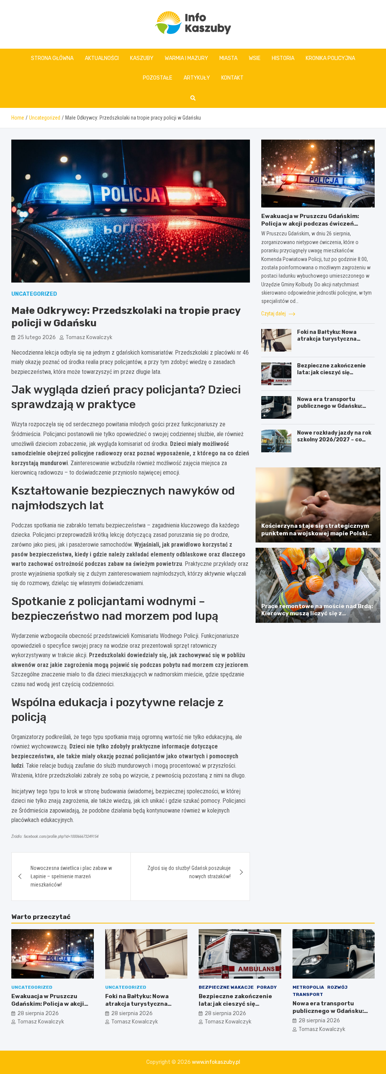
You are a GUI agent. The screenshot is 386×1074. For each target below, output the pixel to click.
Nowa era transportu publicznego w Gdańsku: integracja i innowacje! (329, 406)
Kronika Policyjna (330, 58)
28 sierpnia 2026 (38, 1013)
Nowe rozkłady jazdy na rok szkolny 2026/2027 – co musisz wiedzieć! (334, 440)
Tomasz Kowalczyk (89, 337)
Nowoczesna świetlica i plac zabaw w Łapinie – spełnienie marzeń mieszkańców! (71, 876)
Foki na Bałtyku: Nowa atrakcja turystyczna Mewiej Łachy (327, 339)
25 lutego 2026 (36, 337)
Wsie (254, 58)
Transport (308, 994)
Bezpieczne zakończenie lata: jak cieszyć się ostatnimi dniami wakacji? (333, 373)
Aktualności (102, 58)
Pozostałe (157, 78)
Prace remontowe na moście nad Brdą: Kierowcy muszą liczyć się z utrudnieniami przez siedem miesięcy (317, 613)
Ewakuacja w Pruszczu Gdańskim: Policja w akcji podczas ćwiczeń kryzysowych (310, 223)
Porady (267, 987)
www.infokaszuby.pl (216, 1062)
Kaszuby (141, 58)
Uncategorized (34, 294)
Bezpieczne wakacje (226, 987)
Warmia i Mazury (186, 58)
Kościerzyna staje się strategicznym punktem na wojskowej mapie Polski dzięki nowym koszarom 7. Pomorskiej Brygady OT (316, 537)
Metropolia (308, 987)
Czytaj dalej (274, 313)
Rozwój (337, 987)
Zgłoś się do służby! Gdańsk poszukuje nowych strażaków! (189, 872)
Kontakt (232, 78)
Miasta (228, 58)
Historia (283, 58)
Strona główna (52, 58)
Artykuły (197, 78)
